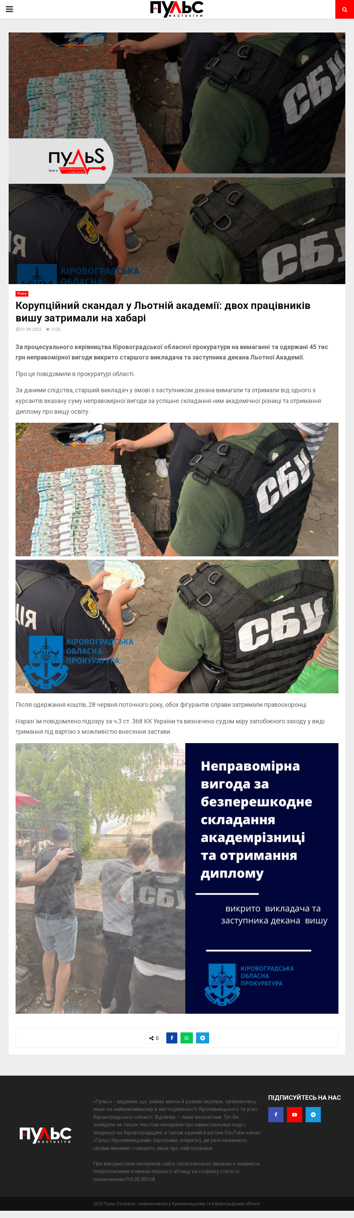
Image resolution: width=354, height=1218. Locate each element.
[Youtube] (294, 1114)
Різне (22, 294)
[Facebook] (275, 1114)
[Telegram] (313, 1114)
